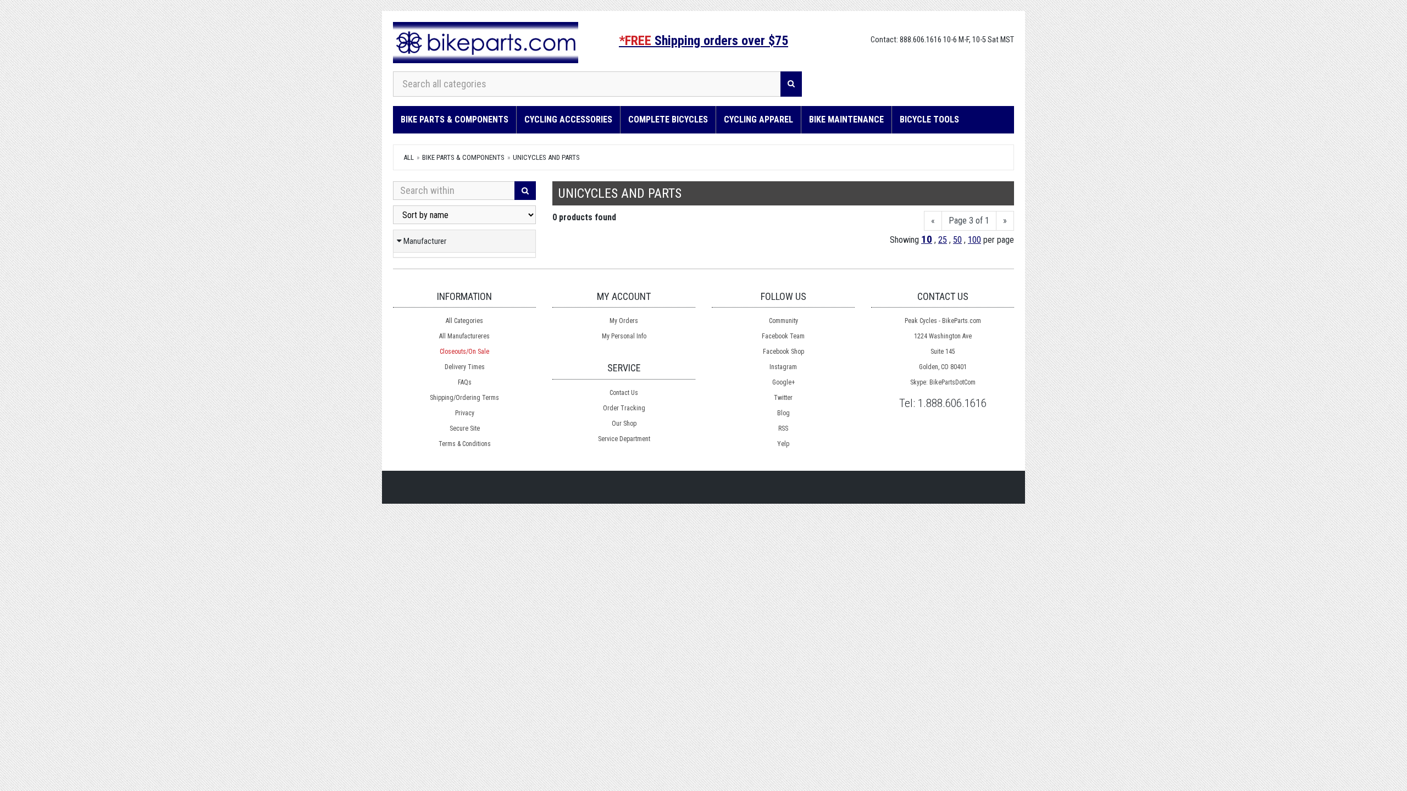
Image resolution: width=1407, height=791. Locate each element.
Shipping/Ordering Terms (464, 398)
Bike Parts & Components (454, 119)
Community (783, 321)
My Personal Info (624, 336)
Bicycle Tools (929, 119)
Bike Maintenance (846, 119)
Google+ (783, 382)
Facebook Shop (783, 351)
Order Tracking (624, 408)
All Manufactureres (464, 336)
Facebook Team (783, 336)
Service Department (624, 439)
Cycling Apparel (758, 119)
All (408, 157)
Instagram (783, 367)
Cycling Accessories (568, 119)
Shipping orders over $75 (703, 40)
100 (974, 240)
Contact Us (624, 393)
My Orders (624, 321)
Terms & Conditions (465, 444)
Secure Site (465, 428)
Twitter (783, 398)
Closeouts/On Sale (464, 351)
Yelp (783, 444)
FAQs (465, 382)
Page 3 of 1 (969, 220)
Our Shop (624, 423)
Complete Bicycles (668, 119)
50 (957, 240)
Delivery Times (465, 367)
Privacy (464, 413)
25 (942, 240)
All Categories (464, 321)
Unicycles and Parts (546, 157)
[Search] (791, 84)
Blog (783, 413)
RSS (783, 428)
